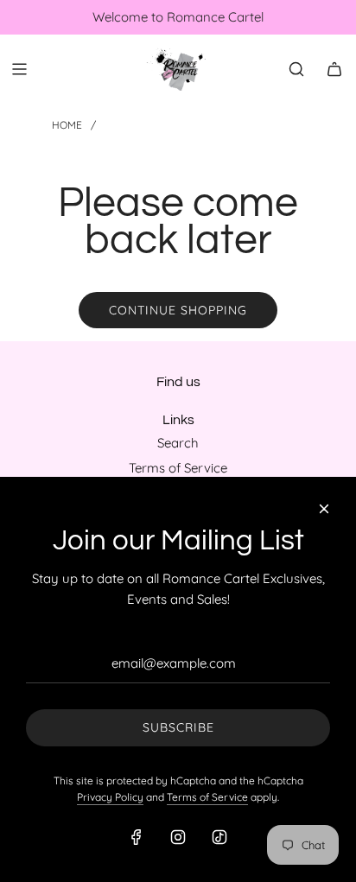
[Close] (324, 509)
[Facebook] (137, 837)
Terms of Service (207, 796)
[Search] (296, 69)
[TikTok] (219, 837)
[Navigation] (19, 69)
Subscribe (178, 727)
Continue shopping (178, 310)
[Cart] (334, 69)
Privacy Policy (110, 796)
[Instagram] (178, 837)
